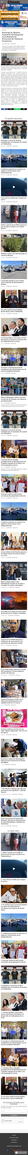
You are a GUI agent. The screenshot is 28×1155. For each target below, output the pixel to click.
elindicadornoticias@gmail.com (14, 1146)
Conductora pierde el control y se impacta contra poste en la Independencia (13, 171)
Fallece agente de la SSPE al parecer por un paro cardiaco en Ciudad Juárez (14, 226)
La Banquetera (4, 587)
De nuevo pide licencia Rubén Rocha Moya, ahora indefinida (12, 310)
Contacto (14, 1135)
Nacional (3, 313)
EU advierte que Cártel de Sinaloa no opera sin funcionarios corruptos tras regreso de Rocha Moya (14, 907)
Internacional (4, 615)
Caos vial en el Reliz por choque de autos (13, 198)
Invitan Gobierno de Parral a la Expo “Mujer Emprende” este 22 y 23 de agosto (14, 730)
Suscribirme (14, 1115)
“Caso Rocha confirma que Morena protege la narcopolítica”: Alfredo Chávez (13, 790)
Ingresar (15, 1140)
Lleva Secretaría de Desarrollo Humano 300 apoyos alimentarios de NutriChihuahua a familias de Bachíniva (13, 821)
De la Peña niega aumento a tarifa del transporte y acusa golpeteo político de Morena (13, 671)
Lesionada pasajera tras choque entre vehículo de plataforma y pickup (12, 282)
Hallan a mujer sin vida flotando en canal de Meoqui (14, 254)
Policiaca (4, 30)
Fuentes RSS (14, 1142)
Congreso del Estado (6, 794)
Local (2, 343)
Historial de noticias (14, 1137)
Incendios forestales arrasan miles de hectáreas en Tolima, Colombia (13, 612)
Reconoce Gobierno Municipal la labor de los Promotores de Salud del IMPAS (13, 760)
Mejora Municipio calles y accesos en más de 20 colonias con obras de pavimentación (13, 399)
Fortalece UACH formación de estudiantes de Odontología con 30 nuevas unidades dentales (13, 369)
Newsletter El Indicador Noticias (13, 1103)
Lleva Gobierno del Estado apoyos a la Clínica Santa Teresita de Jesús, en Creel (14, 553)
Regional (3, 498)
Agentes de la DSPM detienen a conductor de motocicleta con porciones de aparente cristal (12, 641)
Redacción (6, 43)
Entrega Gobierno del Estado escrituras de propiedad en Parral (13, 495)
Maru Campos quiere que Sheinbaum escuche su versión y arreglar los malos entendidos (12, 583)
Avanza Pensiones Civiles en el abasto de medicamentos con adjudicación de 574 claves (12, 701)
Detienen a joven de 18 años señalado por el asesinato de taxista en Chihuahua (14, 142)
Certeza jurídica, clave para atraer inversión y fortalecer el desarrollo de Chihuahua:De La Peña (14, 339)
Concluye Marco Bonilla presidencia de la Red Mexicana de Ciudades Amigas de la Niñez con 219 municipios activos (13, 462)
